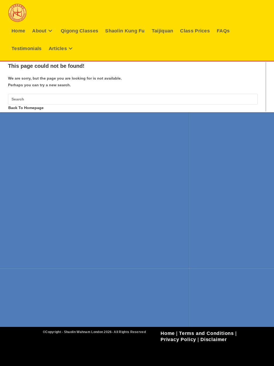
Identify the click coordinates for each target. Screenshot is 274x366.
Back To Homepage (26, 108)
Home (168, 333)
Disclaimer (213, 339)
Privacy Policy (178, 339)
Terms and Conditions (206, 333)
